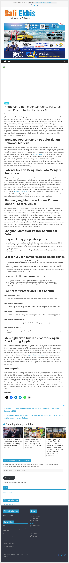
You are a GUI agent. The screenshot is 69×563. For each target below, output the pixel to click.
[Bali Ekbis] (5, 61)
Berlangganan (9, 478)
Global (7, 103)
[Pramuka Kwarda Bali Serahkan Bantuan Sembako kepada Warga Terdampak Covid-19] (34, 428)
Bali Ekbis (16, 113)
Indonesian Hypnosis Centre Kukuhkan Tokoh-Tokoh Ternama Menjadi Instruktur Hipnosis (13, 443)
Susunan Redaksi (8, 492)
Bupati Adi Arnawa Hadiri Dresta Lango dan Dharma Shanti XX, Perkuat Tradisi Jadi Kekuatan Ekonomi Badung (33, 416)
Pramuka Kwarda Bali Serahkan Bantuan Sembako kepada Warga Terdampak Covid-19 (34, 443)
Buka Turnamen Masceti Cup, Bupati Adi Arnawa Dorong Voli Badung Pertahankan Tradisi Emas (44, 3)
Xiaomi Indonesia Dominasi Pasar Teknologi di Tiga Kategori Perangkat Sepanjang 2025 (32, 409)
